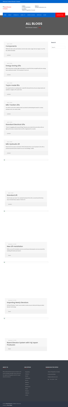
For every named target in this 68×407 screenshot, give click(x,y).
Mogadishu (27, 371)
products (9, 55)
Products (16, 14)
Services (39, 14)
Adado (26, 388)
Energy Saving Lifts (13, 66)
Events (9, 255)
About (10, 14)
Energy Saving (31, 14)
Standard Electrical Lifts (15, 124)
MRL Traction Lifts (13, 105)
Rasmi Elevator (9, 403)
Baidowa (27, 382)
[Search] (64, 47)
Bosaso (26, 380)
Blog (45, 14)
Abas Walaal (9, 405)
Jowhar (26, 395)
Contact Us (59, 14)
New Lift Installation (15, 246)
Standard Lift (12, 195)
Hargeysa (27, 373)
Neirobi (26, 376)
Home (5, 14)
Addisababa (27, 378)
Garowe (27, 384)
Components (11, 46)
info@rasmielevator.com (40, 7)
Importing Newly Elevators (17, 302)
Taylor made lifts (13, 85)
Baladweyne (27, 386)
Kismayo (27, 390)
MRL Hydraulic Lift (13, 144)
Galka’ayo (27, 392)
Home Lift (23, 14)
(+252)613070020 (26, 7)
